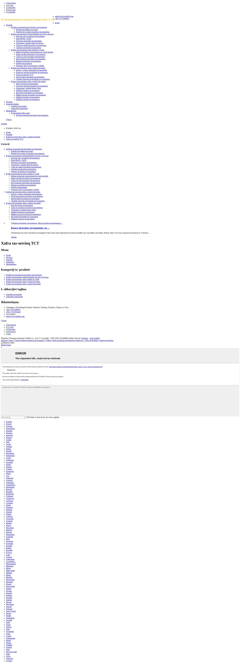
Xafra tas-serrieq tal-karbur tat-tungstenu (32, 86)
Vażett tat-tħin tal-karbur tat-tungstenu (29, 340)
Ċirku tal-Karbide (91, 340)
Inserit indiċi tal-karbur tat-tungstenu (30, 77)
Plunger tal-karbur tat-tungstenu (23, 172)
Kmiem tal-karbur (106, 340)
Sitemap (85, 338)
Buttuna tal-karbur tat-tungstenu (28, 61)
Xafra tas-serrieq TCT (24, 75)
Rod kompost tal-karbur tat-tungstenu (30, 59)
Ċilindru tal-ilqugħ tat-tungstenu (28, 48)
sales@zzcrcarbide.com (64, 16)
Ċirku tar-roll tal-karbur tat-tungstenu (30, 57)
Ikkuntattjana (11, 111)
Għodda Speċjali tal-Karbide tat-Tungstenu (33, 79)
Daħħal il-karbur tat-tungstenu (28, 90)
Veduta (13, 237)
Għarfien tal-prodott (19, 106)
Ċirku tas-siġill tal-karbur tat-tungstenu (31, 45)
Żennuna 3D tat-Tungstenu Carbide (30, 66)
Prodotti (9, 25)
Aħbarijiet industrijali (19, 108)
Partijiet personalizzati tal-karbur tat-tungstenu (29, 27)
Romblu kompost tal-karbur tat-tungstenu (32, 115)
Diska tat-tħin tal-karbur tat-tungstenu (30, 54)
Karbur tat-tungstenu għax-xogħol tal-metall (28, 81)
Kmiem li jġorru (7, 340)
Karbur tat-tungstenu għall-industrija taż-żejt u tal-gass (32, 34)
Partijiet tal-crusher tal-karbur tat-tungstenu (33, 32)
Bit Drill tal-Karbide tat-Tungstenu (29, 93)
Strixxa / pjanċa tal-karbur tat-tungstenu (31, 70)
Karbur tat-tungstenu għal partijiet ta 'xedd (27, 50)
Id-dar (57, 23)
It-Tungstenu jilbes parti (20, 113)
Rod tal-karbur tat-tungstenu (27, 84)
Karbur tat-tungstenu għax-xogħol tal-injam (28, 68)
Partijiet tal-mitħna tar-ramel (27, 30)
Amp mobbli (95, 338)
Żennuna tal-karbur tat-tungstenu (29, 41)
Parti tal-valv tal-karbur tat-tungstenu (30, 36)
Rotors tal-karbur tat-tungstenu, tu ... (30, 228)
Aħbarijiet (10, 262)
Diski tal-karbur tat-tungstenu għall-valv (67, 340)
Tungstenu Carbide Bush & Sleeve (29, 43)
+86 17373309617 (62, 19)
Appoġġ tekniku (12, 104)
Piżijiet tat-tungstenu (24, 63)
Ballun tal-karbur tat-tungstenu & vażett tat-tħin (34, 52)
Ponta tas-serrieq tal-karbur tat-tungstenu (32, 72)
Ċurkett (48, 340)
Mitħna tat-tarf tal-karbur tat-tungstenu (31, 95)
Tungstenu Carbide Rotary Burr (28, 88)
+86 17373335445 (13, 312)
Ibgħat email (6, 345)
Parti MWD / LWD (23, 39)
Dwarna (9, 102)
